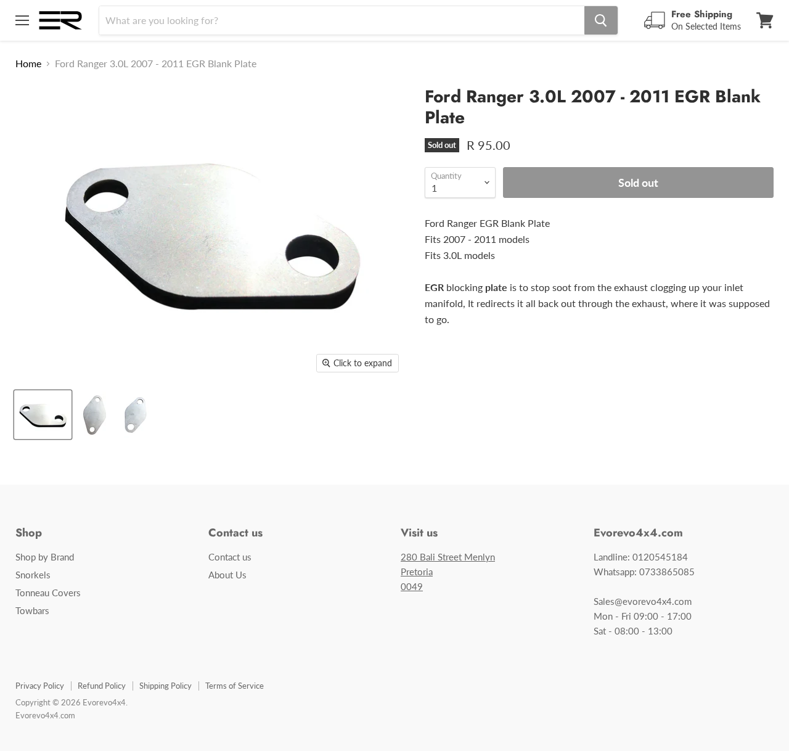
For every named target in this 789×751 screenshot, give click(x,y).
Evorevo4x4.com (45, 715)
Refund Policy (102, 686)
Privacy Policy (39, 686)
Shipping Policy (165, 686)
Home (28, 63)
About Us (227, 574)
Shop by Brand (44, 556)
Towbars (32, 610)
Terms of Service (234, 686)
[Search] (601, 20)
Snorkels (33, 574)
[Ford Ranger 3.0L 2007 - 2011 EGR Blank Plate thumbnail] (43, 414)
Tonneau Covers (48, 592)
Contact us (229, 556)
